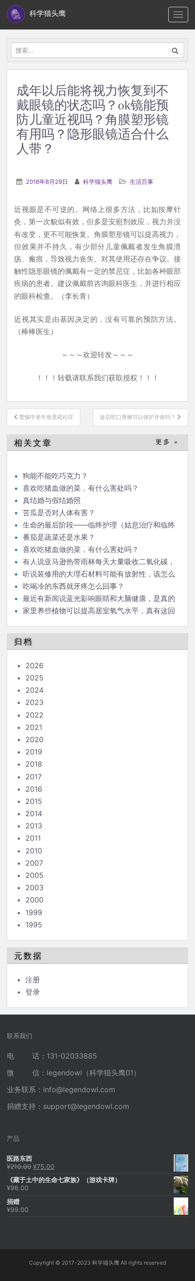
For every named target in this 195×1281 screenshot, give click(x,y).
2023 (34, 702)
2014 (33, 813)
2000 (34, 899)
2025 (34, 677)
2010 (33, 850)
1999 (33, 912)
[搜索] (175, 50)
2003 (34, 887)
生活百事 (141, 181)
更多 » (167, 441)
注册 (32, 979)
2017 (33, 776)
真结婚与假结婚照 (52, 500)
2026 (34, 665)
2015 (33, 801)
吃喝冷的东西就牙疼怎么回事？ (73, 586)
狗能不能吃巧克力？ (55, 475)
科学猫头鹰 (97, 181)
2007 (34, 862)
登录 (32, 991)
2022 (34, 714)
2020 (34, 739)
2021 (33, 727)
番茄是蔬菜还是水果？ (59, 537)
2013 (33, 825)
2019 (33, 751)
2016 (33, 788)
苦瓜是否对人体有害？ (59, 512)
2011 (33, 838)
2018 (33, 764)
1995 (33, 924)
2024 (34, 690)
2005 (34, 875)
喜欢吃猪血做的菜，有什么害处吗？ (81, 488)
